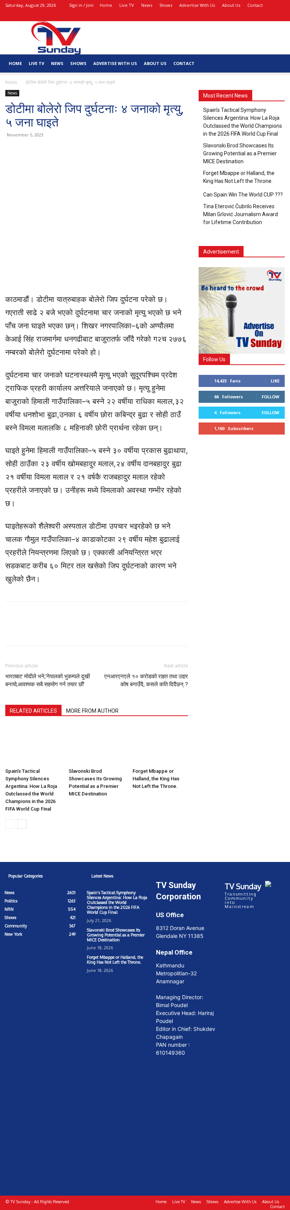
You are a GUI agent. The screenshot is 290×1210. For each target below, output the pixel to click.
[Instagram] (266, 16)
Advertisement (221, 252)
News (146, 5)
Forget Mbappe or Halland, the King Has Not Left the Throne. (156, 778)
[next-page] (22, 824)
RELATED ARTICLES (33, 711)
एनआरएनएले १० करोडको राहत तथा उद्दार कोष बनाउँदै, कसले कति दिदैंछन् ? (146, 680)
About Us (231, 5)
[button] (242, 16)
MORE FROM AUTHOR (92, 711)
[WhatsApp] (64, 151)
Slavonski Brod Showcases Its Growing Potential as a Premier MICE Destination (240, 153)
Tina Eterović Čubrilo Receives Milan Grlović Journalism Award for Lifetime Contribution (240, 214)
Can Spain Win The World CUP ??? (243, 195)
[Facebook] (254, 16)
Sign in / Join (81, 5)
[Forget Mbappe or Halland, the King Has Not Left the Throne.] (160, 745)
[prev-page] (10, 824)
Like (275, 381)
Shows (165, 5)
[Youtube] (279, 16)
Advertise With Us (197, 5)
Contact (255, 5)
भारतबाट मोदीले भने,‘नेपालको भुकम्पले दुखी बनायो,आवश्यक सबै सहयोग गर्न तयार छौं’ (47, 680)
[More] (83, 151)
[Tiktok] (41, 969)
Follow (270, 396)
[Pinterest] (47, 151)
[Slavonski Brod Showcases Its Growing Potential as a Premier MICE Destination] (96, 745)
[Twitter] (30, 151)
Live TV (126, 5)
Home (106, 5)
